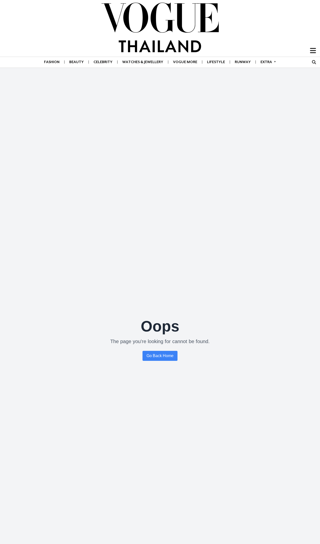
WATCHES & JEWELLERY (142, 62)
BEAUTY (76, 62)
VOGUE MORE (185, 62)
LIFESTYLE (216, 62)
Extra (268, 61)
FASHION (52, 62)
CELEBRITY (103, 62)
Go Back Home (160, 356)
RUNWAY (243, 62)
